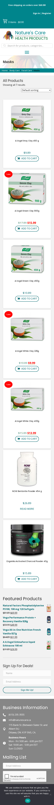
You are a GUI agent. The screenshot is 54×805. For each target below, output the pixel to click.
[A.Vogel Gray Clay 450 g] (27, 118)
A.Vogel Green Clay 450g (27, 280)
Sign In (36, 13)
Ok (27, 801)
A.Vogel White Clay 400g (27, 421)
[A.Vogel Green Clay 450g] (27, 258)
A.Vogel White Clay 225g (27, 351)
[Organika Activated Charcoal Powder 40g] (27, 539)
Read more (27, 509)
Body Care (15, 70)
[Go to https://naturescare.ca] (27, 35)
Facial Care (26, 70)
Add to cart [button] (29, 158)
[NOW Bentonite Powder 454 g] (26, 469)
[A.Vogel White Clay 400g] (27, 398)
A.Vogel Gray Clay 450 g (27, 140)
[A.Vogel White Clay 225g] (27, 328)
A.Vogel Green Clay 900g (27, 210)
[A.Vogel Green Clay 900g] (26, 188)
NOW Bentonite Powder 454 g (27, 491)
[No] (50, 794)
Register (46, 13)
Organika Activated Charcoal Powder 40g (27, 561)
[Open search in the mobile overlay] (27, 45)
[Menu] (27, 52)
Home (5, 70)
